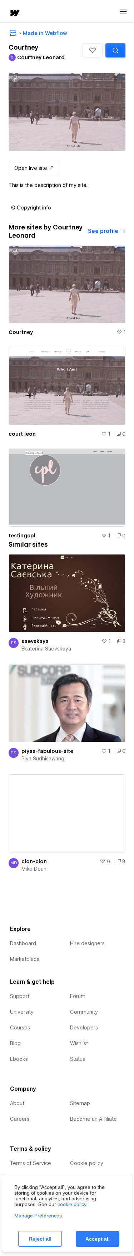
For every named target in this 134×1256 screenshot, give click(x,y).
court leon (22, 434)
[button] (93, 50)
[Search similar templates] (115, 50)
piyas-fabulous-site (47, 751)
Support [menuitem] (19, 996)
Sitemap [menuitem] (80, 1103)
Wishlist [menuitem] (79, 1043)
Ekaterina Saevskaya (46, 649)
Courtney (21, 332)
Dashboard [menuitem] (23, 943)
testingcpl (22, 535)
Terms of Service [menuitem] (30, 1163)
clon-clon (34, 861)
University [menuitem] (22, 1012)
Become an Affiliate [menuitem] (93, 1119)
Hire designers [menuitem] (87, 943)
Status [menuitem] (77, 1059)
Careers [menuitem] (19, 1119)
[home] (14, 13)
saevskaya (35, 641)
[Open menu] (123, 12)
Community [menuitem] (84, 1012)
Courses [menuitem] (20, 1027)
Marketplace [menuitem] (25, 959)
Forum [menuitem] (77, 996)
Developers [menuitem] (84, 1027)
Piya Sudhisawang (42, 758)
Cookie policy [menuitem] (86, 1163)
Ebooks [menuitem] (19, 1059)
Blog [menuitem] (15, 1043)
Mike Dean (33, 869)
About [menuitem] (17, 1103)
